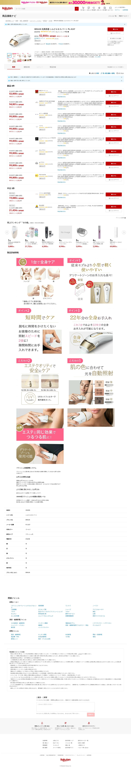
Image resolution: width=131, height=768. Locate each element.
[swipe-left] (7, 232)
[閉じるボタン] (125, 24)
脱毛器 (45, 20)
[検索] (77, 9)
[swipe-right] (123, 232)
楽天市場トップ (10, 20)
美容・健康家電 (24, 20)
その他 (50, 20)
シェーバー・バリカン (35, 20)
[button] (89, 9)
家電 (17, 20)
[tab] (13, 67)
